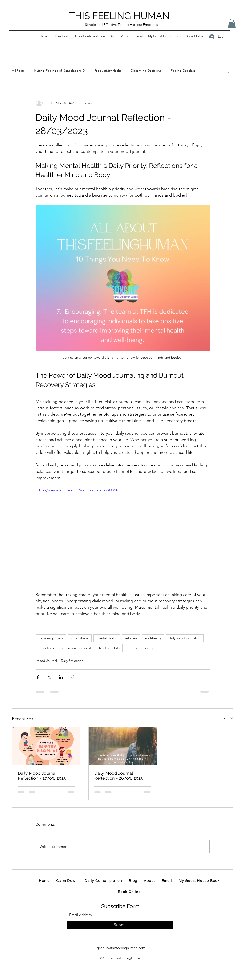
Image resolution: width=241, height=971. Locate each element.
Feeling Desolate (183, 70)
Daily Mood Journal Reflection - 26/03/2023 (118, 776)
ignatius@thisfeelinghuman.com (120, 948)
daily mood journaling (185, 638)
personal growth (51, 638)
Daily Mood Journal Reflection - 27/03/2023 (42, 776)
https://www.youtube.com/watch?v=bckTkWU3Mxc (78, 490)
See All (228, 718)
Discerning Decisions (146, 70)
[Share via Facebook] (38, 677)
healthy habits (109, 648)
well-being (153, 638)
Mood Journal (46, 661)
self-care (131, 638)
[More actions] (207, 103)
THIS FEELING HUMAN (119, 15)
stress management (76, 648)
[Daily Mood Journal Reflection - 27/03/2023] (46, 746)
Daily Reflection (72, 661)
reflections (46, 648)
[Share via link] (72, 677)
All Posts (18, 70)
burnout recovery (140, 648)
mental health (106, 638)
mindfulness (79, 638)
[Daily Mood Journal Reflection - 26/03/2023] (123, 746)
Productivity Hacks (107, 70)
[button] (232, 23)
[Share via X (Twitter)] (49, 677)
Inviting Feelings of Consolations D (59, 70)
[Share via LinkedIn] (61, 677)
